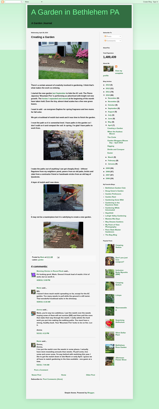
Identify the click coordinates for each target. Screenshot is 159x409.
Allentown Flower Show (121, 359)
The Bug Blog (111, 235)
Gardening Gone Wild (114, 200)
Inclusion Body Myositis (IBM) (122, 272)
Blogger (90, 393)
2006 (108, 178)
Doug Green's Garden (114, 191)
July (110, 115)
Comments (111, 41)
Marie (39, 288)
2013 (108, 85)
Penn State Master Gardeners (113, 231)
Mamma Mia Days (112, 219)
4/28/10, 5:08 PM (43, 280)
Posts (108, 36)
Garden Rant (110, 197)
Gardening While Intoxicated (112, 209)
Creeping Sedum (119, 246)
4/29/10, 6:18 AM (43, 302)
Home (63, 375)
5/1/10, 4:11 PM (43, 333)
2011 (108, 92)
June (110, 119)
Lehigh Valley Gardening (115, 216)
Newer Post (36, 375)
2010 (108, 95)
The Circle (111, 137)
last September (59, 93)
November (112, 101)
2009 (108, 168)
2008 (108, 172)
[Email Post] (58, 257)
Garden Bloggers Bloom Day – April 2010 (117, 142)
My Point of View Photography (112, 226)
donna (39, 310)
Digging (110, 146)
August (111, 112)
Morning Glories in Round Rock (50, 271)
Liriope (118, 295)
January (111, 164)
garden (40, 260)
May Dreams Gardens (114, 222)
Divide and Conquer (115, 149)
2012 (108, 88)
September (113, 108)
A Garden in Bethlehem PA (75, 12)
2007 (108, 175)
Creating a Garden (115, 128)
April (110, 125)
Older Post (90, 375)
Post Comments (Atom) (53, 379)
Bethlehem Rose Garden (121, 346)
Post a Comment (41, 370)
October (111, 105)
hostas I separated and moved (55, 98)
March (111, 157)
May (110, 122)
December (112, 98)
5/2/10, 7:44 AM (43, 365)
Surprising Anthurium (120, 321)
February (112, 160)
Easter (110, 153)
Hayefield (109, 213)
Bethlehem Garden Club (115, 188)
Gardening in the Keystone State (112, 204)
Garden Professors (113, 194)
